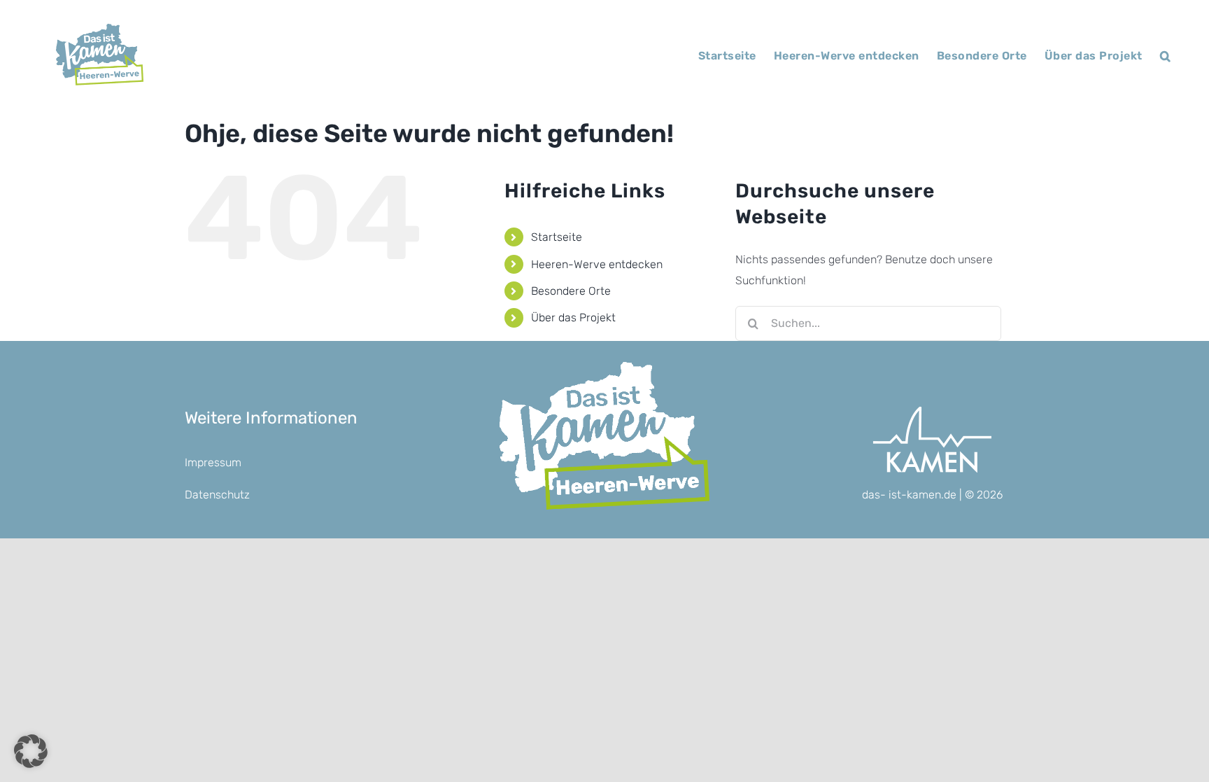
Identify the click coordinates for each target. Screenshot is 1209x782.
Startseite (556, 237)
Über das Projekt (573, 317)
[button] (1165, 55)
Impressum (213, 462)
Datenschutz (217, 494)
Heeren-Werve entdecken (597, 264)
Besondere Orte (571, 291)
